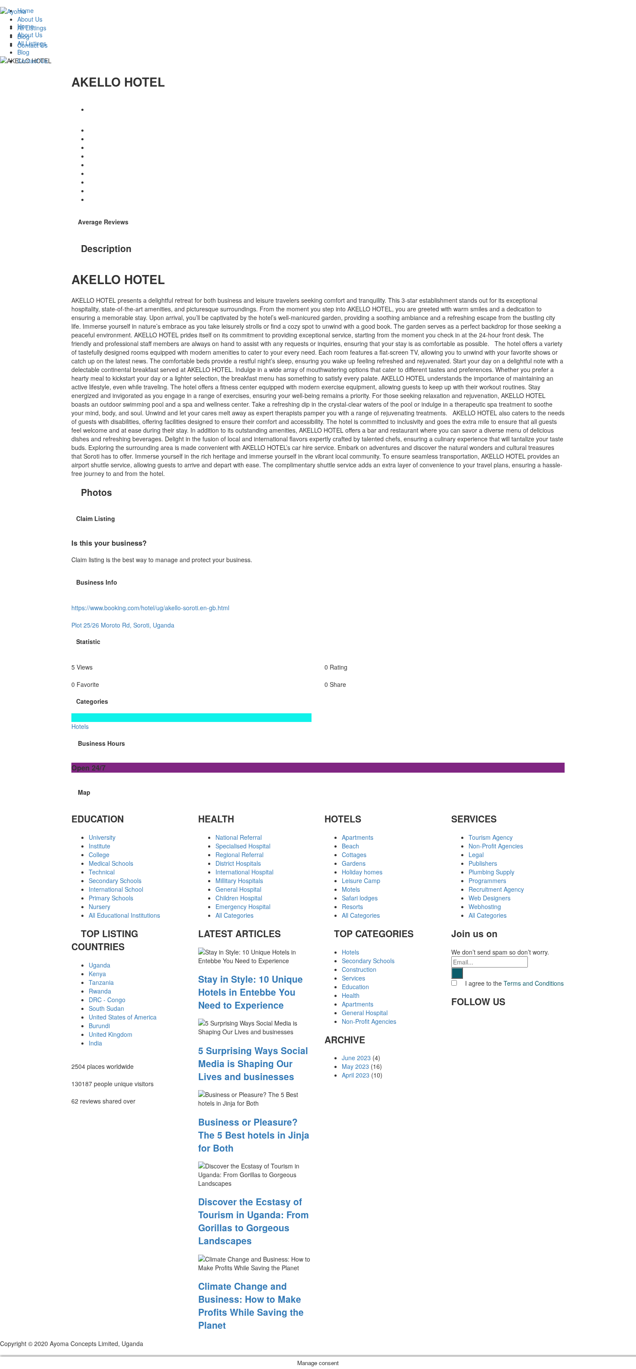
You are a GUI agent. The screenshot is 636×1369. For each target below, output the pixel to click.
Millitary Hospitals (239, 880)
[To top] (2, 1352)
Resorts (352, 906)
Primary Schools (111, 897)
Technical (102, 871)
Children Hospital (238, 897)
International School (116, 889)
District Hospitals (238, 863)
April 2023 (355, 1075)
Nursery (99, 906)
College (99, 854)
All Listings (31, 43)
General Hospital (238, 889)
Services (353, 978)
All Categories (234, 915)
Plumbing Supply (491, 871)
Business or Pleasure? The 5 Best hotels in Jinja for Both (253, 1134)
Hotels (350, 952)
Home (25, 26)
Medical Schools (111, 863)
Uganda (99, 965)
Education (355, 986)
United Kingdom (110, 1034)
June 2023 (356, 1057)
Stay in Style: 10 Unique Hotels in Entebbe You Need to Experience (250, 991)
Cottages (354, 854)
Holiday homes (362, 871)
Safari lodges (360, 897)
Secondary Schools (115, 880)
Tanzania (101, 982)
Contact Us (32, 60)
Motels (351, 889)
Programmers (487, 880)
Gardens (354, 863)
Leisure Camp (361, 880)
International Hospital (244, 871)
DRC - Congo (107, 999)
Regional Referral (239, 854)
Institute (99, 845)
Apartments (357, 837)
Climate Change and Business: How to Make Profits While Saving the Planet (251, 1305)
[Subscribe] (457, 973)
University (102, 837)
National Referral (238, 837)
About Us (29, 34)
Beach (350, 845)
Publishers (483, 863)
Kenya (97, 973)
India (95, 1043)
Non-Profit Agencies (369, 1021)
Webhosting (485, 906)
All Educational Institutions (124, 915)
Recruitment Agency (496, 889)
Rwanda (100, 991)
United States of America (123, 1017)
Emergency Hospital (242, 906)
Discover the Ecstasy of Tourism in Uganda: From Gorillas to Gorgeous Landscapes (253, 1221)
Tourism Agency (491, 837)
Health (351, 995)
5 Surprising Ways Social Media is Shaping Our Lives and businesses (253, 1063)
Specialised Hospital (242, 845)
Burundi (99, 1025)
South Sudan (106, 1008)
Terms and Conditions (534, 983)
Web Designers (490, 897)
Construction (359, 969)
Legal (476, 854)
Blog (23, 52)
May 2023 (355, 1066)
